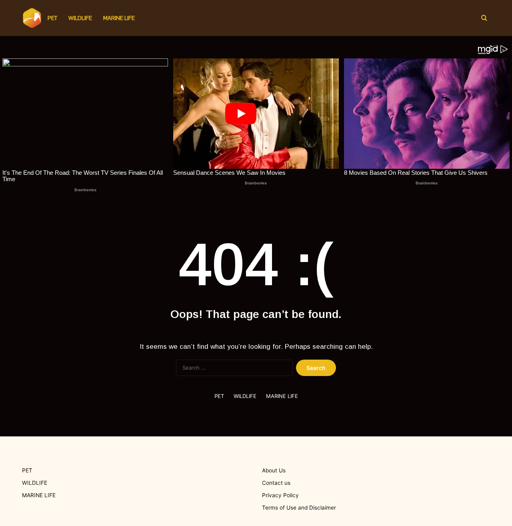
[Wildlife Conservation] (32, 18)
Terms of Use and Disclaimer (299, 507)
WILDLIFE (80, 18)
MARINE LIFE (119, 18)
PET (52, 18)
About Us (274, 470)
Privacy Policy (280, 495)
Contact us (276, 483)
